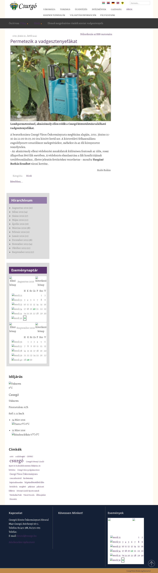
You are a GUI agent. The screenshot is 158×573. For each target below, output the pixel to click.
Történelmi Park (16, 495)
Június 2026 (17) (20, 216)
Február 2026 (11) (20, 232)
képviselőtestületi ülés (34, 482)
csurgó (17, 460)
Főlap (23, 23)
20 (34, 309)
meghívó (22, 486)
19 (31, 309)
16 (45, 304)
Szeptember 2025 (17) (23, 252)
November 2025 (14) (22, 244)
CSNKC (30, 456)
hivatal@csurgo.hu (27, 536)
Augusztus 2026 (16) (22, 208)
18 (28, 309)
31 (25, 318)
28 (37, 313)
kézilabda (14, 486)
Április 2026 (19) (20, 224)
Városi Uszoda (29, 495)
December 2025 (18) (22, 240)
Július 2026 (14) (19, 212)
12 (31, 304)
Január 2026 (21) (20, 236)
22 (41, 309)
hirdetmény (28, 478)
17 (25, 309)
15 (41, 304)
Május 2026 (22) (20, 220)
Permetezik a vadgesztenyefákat (43, 41)
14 (37, 304)
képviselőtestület (16, 482)
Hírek (37, 23)
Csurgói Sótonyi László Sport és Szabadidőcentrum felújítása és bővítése (26, 465)
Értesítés (13, 499)
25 (28, 313)
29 (41, 313)
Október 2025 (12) (21, 248)
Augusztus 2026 (26, 281)
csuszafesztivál (16, 478)
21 (37, 309)
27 (34, 313)
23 (45, 309)
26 (31, 313)
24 (25, 313)
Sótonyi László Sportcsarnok (28, 490)
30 (45, 313)
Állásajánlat (41, 495)
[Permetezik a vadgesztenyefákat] (60, 83)
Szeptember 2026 (26, 328)
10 (25, 304)
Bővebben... (16, 181)
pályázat (31, 486)
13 (34, 304)
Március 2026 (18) (21, 228)
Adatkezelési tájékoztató (22, 542)
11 (28, 304)
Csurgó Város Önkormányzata (23, 474)
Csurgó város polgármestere (28, 470)
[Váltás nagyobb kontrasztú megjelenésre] (122, 2)
